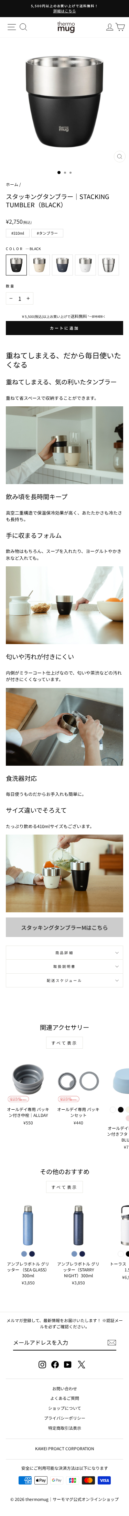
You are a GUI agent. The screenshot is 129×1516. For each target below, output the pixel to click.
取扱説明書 (64, 966)
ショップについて (64, 1408)
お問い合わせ (64, 1388)
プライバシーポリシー (64, 1418)
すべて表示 (64, 1043)
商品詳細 (64, 952)
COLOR (23, 248)
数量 (10, 285)
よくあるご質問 (64, 1398)
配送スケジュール (65, 980)
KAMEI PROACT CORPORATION (64, 1448)
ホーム (12, 184)
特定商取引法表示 (64, 1428)
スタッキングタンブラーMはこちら (64, 927)
